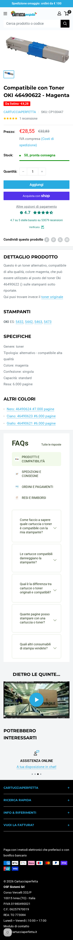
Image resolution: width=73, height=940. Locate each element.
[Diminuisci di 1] (23, 171)
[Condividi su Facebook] (46, 239)
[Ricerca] (65, 24)
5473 (48, 322)
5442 (29, 322)
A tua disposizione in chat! (36, 767)
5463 (38, 322)
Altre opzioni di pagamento (36, 207)
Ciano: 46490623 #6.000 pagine (31, 416)
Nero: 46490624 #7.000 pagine (30, 409)
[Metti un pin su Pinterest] (53, 239)
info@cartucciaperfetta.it (20, 932)
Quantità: (10, 171)
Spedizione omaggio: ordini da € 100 (36, 3)
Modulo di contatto (16, 926)
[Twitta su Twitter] (60, 239)
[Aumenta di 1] (42, 171)
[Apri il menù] (5, 13)
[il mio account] (59, 13)
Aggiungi (36, 184)
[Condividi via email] (66, 239)
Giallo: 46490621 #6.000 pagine (31, 423)
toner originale (52, 297)
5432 (19, 322)
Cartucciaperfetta (20, 112)
